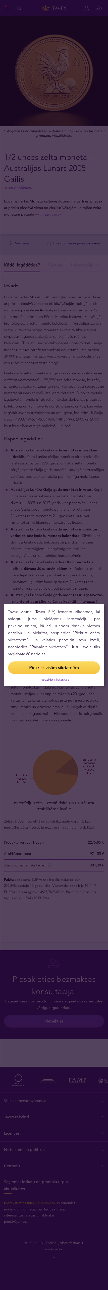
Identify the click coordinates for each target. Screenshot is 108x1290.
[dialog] (54, 645)
